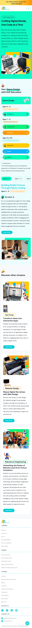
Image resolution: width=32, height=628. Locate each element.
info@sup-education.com (10, 618)
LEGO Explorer (5, 595)
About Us (3, 530)
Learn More (7, 232)
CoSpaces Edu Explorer (7, 589)
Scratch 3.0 (4, 586)
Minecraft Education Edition (8, 579)
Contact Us (4, 533)
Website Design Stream (7, 564)
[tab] (6, 179)
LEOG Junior (4, 592)
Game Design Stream (6, 558)
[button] (28, 8)
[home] (5, 8)
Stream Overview (5, 555)
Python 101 (4, 602)
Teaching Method (5, 539)
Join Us (3, 536)
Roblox (3, 582)
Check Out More (16, 4)
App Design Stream (6, 561)
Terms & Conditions (6, 543)
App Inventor (4, 598)
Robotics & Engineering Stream (9, 567)
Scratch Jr (3, 576)
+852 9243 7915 (8, 621)
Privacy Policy (4, 546)
